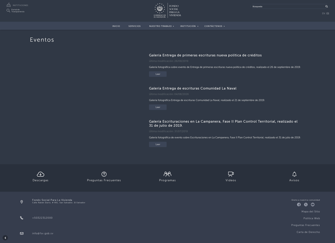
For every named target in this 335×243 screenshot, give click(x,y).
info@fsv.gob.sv (42, 233)
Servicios (135, 26)
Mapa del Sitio (311, 211)
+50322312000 (42, 217)
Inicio (116, 26)
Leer (158, 74)
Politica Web (311, 218)
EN (323, 13)
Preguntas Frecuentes (305, 225)
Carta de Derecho (308, 232)
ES (327, 13)
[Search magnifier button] (326, 6)
